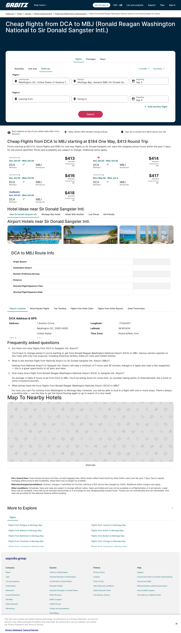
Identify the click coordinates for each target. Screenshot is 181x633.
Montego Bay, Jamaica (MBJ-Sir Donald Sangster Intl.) (102, 82)
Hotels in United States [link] (58, 572)
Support (151, 5)
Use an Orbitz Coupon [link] (146, 590)
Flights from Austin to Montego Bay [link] (107, 530)
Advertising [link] (10, 608)
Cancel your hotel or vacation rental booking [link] (154, 577)
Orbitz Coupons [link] (55, 599)
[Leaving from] (41, 99)
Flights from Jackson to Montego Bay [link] (108, 525)
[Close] (176, 624)
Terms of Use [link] (98, 581)
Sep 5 (139, 82)
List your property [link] (13, 581)
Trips (162, 5)
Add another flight (157, 106)
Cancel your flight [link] (144, 581)
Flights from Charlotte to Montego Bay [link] (26, 541)
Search (90, 114)
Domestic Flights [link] (56, 586)
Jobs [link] (7, 577)
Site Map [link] (9, 599)
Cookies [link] (96, 577)
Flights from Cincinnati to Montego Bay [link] (26, 546)
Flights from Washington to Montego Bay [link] (71, 14)
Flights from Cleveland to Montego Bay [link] (109, 546)
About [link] (8, 572)
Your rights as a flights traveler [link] (149, 595)
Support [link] (140, 572)
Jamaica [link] (28, 14)
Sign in (172, 5)
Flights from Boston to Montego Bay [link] (107, 536)
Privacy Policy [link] (99, 572)
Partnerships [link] (11, 586)
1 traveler (142, 68)
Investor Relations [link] (13, 595)
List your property (135, 5)
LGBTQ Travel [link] (55, 604)
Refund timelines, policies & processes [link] (152, 586)
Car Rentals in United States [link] (60, 581)
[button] (90, 508)
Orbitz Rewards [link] (12, 604)
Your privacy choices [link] (101, 595)
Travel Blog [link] (53, 613)
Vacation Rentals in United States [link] (62, 577)
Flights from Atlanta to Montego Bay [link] (25, 530)
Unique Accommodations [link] (59, 608)
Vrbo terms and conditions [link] (103, 586)
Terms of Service (30, 630)
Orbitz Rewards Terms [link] (102, 590)
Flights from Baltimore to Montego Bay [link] (26, 536)
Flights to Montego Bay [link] (43, 14)
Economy (158, 68)
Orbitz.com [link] (10, 14)
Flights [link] (19, 14)
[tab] (78, 59)
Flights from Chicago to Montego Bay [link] (108, 541)
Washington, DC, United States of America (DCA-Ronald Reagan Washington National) (44, 82)
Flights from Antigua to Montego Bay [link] (25, 525)
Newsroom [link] (10, 590)
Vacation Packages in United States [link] (63, 590)
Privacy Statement (13, 630)
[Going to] (99, 99)
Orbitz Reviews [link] (55, 595)
